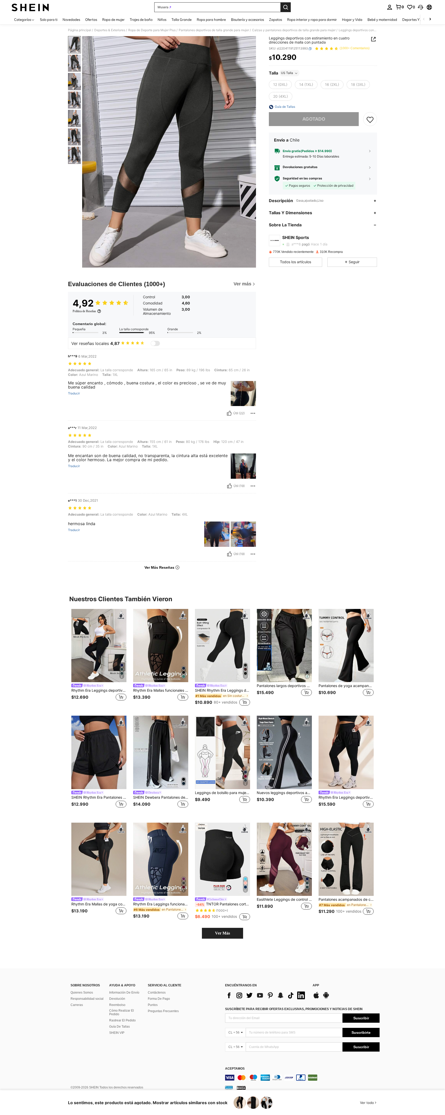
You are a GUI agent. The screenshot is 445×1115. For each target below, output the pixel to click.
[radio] (280, 84)
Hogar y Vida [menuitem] (352, 20)
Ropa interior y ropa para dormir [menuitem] (312, 20)
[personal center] (390, 7)
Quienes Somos (82, 992)
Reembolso (117, 1005)
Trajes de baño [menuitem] (141, 20)
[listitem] (99, 658)
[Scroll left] (424, 19)
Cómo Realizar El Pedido (121, 1012)
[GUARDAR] (370, 119)
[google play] (326, 998)
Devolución (117, 999)
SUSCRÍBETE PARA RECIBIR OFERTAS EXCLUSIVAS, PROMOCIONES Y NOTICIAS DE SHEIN (294, 1009)
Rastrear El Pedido (122, 1020)
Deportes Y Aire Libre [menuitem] (418, 20)
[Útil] (229, 413)
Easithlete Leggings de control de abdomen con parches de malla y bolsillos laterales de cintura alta (284, 899)
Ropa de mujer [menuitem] (113, 20)
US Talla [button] (287, 73)
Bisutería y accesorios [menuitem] (247, 20)
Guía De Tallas (119, 1026)
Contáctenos (157, 992)
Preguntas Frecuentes (163, 1011)
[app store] (316, 998)
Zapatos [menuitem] (275, 20)
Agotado (313, 119)
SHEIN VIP (116, 1033)
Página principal (79, 30)
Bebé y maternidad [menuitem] (382, 20)
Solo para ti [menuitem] (48, 20)
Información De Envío (124, 992)
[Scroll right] (430, 19)
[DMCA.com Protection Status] (241, 1087)
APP (316, 985)
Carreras (77, 1005)
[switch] (155, 343)
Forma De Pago (159, 999)
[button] (420, 7)
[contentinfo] (302, 1078)
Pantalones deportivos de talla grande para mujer (214, 30)
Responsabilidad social (87, 999)
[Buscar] (285, 7)
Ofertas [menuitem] (91, 20)
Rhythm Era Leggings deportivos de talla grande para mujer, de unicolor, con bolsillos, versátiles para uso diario (346, 797)
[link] (399, 7)
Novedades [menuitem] (71, 20)
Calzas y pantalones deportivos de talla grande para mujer (294, 30)
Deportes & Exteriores (109, 30)
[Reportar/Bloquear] (253, 413)
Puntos (153, 1005)
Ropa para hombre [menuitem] (211, 20)
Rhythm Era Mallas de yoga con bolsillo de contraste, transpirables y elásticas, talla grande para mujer (98, 904)
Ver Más (222, 933)
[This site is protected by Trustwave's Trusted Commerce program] (229, 1087)
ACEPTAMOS (235, 1068)
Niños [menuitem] (162, 20)
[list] (266, 995)
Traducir (74, 393)
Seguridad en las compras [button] (302, 178)
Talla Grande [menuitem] (182, 20)
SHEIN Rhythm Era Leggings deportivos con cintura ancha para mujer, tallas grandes (222, 690)
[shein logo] (30, 7)
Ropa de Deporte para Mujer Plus (152, 30)
